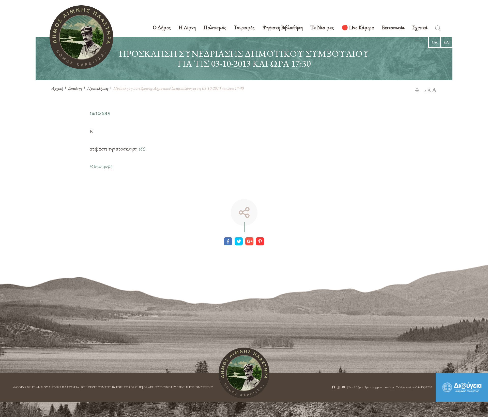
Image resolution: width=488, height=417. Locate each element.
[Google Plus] (249, 241)
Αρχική (57, 88)
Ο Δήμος (162, 28)
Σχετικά (420, 28)
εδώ (142, 148)
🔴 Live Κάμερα (358, 28)
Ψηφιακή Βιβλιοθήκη (282, 28)
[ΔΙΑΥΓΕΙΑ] (462, 387)
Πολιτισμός (214, 28)
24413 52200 (424, 387)
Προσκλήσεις (97, 88)
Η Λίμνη (187, 28)
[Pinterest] (260, 241)
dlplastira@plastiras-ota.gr (379, 387)
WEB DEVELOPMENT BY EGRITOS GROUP (111, 387)
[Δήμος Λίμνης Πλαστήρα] (81, 37)
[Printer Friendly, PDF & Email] (417, 90)
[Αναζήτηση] (438, 29)
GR (434, 42)
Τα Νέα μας (322, 28)
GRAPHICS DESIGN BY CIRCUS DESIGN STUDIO (178, 387)
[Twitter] (239, 241)
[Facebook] (228, 241)
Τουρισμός (244, 28)
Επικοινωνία (393, 28)
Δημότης (75, 88)
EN (446, 42)
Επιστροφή (102, 166)
